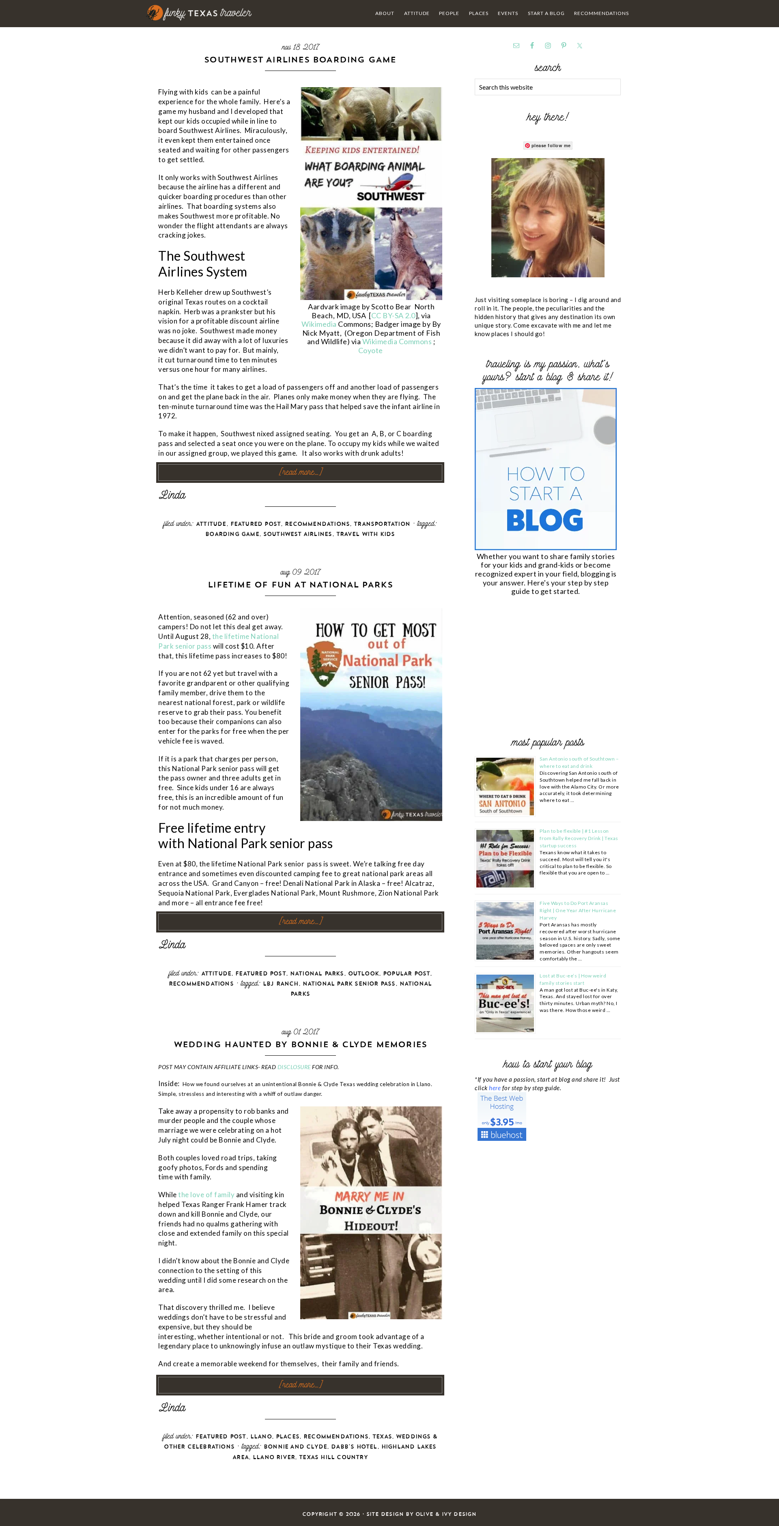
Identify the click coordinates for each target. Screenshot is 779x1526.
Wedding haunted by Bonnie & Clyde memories (300, 1044)
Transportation (382, 524)
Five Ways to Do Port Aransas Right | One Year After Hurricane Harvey (578, 910)
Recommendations (317, 524)
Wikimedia (319, 323)
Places (287, 1436)
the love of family (206, 1194)
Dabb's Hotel (354, 1446)
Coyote (371, 350)
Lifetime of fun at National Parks (300, 584)
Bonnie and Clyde (295, 1446)
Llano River (274, 1457)
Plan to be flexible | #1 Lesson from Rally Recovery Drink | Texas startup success (579, 838)
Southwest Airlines (297, 534)
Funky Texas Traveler (199, 13)
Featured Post (255, 524)
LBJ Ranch (281, 983)
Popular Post (406, 973)
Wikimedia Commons (397, 341)
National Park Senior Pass (349, 983)
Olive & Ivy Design (446, 1514)
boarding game (232, 534)
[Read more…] (300, 472)
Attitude (211, 524)
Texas (382, 1436)
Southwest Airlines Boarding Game (300, 59)
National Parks (317, 973)
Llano (261, 1436)
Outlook (363, 973)
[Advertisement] (535, 667)
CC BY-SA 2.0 (393, 315)
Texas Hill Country (333, 1457)
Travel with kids (365, 534)
